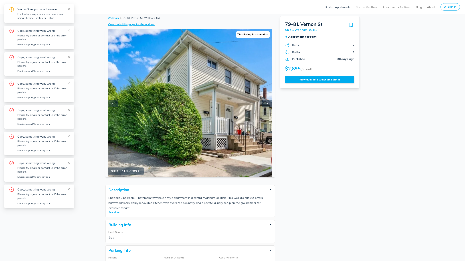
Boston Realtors (366, 7)
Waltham (113, 18)
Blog (419, 7)
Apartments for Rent (397, 7)
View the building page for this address (131, 24)
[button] (190, 189)
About (431, 7)
